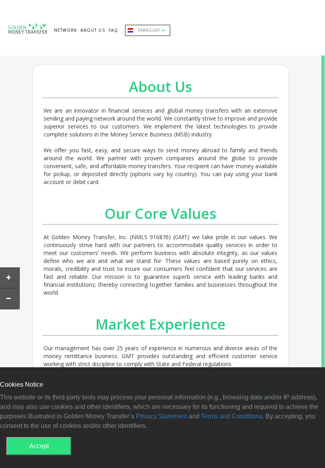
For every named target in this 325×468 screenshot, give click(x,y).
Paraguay (149, 30)
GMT (28, 30)
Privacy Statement (161, 416)
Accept (39, 446)
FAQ (113, 30)
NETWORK (65, 30)
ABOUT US (92, 30)
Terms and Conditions (231, 416)
